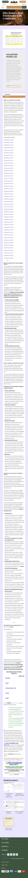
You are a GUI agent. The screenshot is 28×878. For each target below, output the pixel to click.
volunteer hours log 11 (8, 155)
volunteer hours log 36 (8, 219)
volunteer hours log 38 (8, 224)
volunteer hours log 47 (8, 247)
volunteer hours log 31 (8, 206)
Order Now (22, 1)
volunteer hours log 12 (8, 157)
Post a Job (5, 1)
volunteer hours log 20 (8, 178)
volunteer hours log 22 (8, 183)
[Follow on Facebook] (8, 854)
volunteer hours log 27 (8, 196)
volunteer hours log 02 (8, 252)
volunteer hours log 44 (8, 240)
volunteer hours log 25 (8, 191)
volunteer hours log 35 (8, 217)
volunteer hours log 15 (8, 165)
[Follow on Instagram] (17, 854)
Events (7, 683)
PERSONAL (8, 21)
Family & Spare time (16, 21)
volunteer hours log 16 (8, 168)
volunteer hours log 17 (8, 170)
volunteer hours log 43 (8, 237)
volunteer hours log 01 (8, 250)
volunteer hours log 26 (8, 193)
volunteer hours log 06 (8, 142)
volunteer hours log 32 (8, 209)
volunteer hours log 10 (8, 152)
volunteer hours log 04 (8, 258)
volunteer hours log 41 (8, 232)
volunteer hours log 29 (8, 201)
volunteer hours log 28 (8, 199)
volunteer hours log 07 (8, 145)
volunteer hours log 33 (8, 211)
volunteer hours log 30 (8, 204)
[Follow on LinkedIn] (14, 854)
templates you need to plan (10, 666)
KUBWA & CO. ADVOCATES (16, 764)
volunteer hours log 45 (8, 242)
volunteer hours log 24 (8, 188)
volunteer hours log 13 (8, 160)
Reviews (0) (7, 96)
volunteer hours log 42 (8, 234)
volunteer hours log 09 (8, 150)
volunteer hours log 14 (8, 163)
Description (7, 94)
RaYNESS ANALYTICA (6, 858)
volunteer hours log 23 (8, 186)
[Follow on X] (11, 854)
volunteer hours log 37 (8, 222)
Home (4, 21)
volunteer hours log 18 (8, 173)
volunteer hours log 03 (8, 255)
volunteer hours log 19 (8, 175)
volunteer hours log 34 (8, 214)
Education (8, 678)
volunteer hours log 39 (8, 227)
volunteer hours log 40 (8, 229)
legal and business (15, 703)
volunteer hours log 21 (8, 181)
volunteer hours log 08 (8, 147)
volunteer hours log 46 (8, 245)
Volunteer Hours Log (16, 87)
